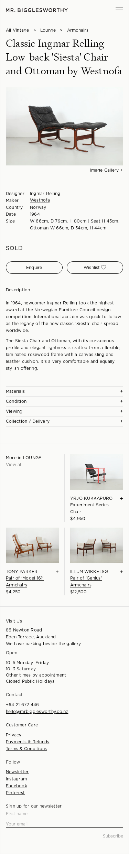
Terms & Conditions (26, 749)
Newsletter (17, 772)
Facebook (16, 786)
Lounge (48, 30)
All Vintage (17, 30)
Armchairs (77, 30)
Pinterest (15, 793)
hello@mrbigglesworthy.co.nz (37, 712)
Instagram (16, 779)
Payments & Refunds (27, 742)
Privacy (14, 735)
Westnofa (40, 200)
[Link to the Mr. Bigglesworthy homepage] (37, 10)
